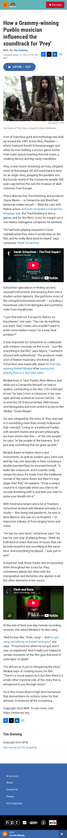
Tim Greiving (20, 50)
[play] (5, 834)
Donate (56, 4)
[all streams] (62, 834)
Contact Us (12, 789)
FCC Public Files (14, 803)
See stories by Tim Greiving (20, 747)
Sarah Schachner (28, 243)
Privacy (10, 796)
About (10, 782)
